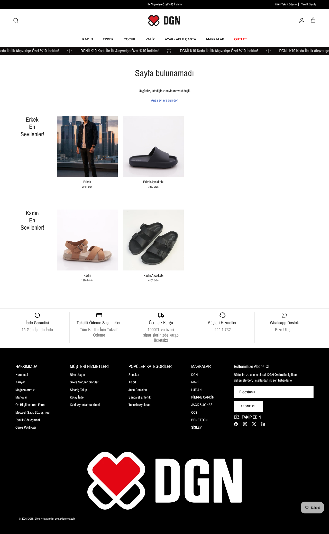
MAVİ (194, 382)
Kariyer (20, 382)
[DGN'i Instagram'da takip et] (245, 424)
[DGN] (164, 20)
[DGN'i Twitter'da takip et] (254, 424)
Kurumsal (21, 374)
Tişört (132, 382)
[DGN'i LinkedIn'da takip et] (263, 424)
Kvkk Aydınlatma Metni (85, 404)
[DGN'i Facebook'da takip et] (236, 424)
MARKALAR (215, 39)
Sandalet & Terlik (140, 397)
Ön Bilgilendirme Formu (30, 404)
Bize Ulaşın (77, 374)
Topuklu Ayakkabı (140, 404)
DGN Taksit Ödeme (286, 4)
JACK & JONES (202, 404)
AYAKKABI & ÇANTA (180, 39)
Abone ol (248, 406)
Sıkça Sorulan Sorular (84, 382)
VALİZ (150, 39)
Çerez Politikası (25, 427)
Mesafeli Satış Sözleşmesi (32, 412)
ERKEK (108, 39)
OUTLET (240, 39)
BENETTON (199, 420)
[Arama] (16, 20)
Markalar (21, 397)
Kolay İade (77, 397)
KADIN (87, 39)
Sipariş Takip (78, 389)
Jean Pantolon (138, 389)
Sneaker (134, 374)
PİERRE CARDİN (202, 397)
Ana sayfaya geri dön (164, 100)
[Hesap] (301, 20)
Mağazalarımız (25, 389)
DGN (194, 374)
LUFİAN (196, 389)
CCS (194, 412)
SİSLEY (196, 427)
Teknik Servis (308, 4)
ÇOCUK (129, 39)
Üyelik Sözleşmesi (27, 420)
